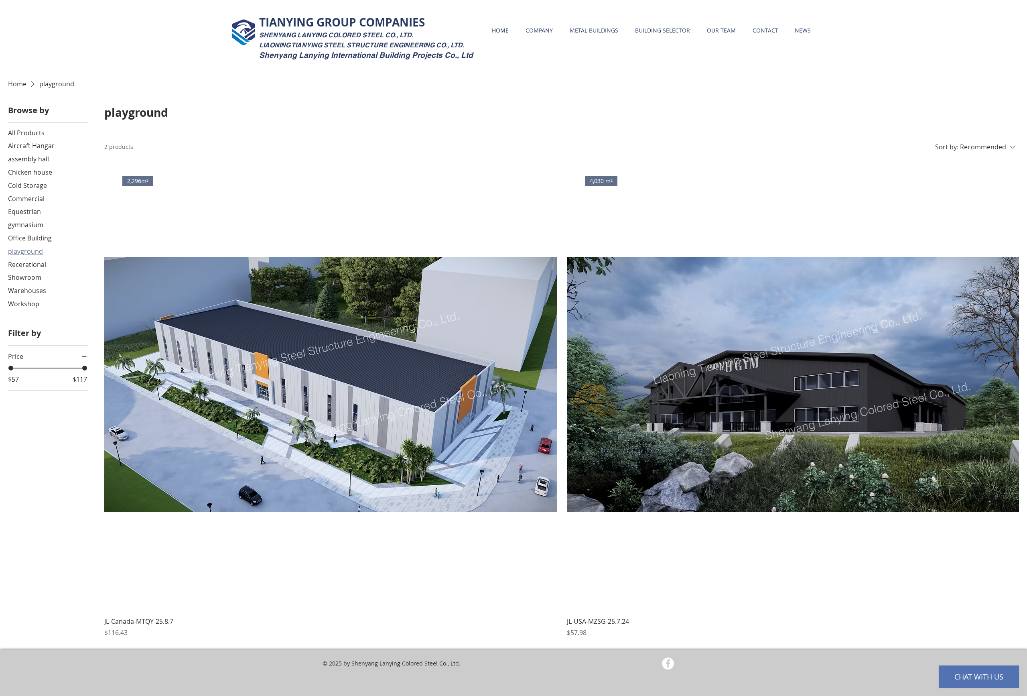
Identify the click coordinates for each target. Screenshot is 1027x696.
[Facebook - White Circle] (668, 663)
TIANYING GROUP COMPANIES (342, 22)
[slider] (11, 368)
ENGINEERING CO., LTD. (426, 45)
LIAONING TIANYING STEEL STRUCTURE (324, 45)
